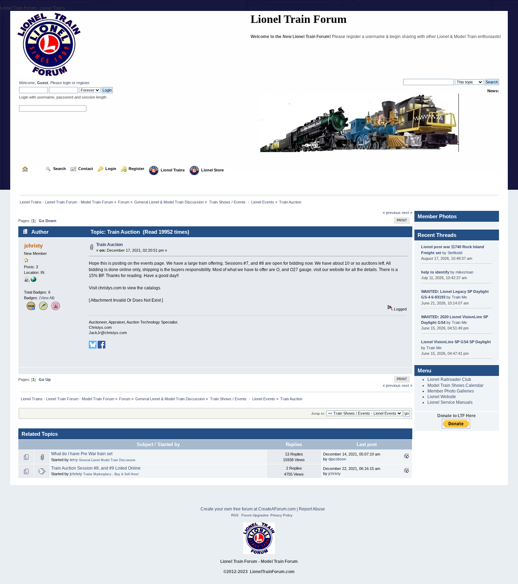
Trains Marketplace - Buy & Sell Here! (111, 474)
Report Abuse (312, 509)
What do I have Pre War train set (81, 453)
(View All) (47, 298)
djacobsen (337, 459)
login (67, 83)
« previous (392, 213)
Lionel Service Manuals (450, 402)
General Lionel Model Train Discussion (107, 460)
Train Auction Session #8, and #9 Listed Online (96, 468)
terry (74, 460)
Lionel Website (441, 396)
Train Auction (109, 244)
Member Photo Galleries (450, 391)
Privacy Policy (281, 515)
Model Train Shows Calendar (455, 385)
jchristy (76, 474)
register (82, 83)
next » (407, 213)
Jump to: (318, 413)
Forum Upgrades (255, 515)
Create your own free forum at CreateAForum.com (248, 509)
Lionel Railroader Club (449, 379)
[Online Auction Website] (33, 280)
